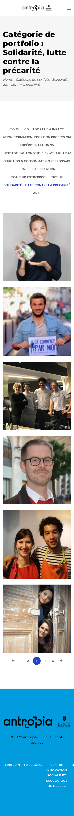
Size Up (57, 177)
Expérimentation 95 (37, 145)
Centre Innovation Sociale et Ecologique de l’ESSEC (57, 775)
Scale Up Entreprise (28, 177)
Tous (14, 129)
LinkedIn (12, 765)
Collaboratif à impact (44, 129)
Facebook (33, 765)
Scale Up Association (37, 169)
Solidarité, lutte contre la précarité (37, 185)
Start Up (37, 193)
